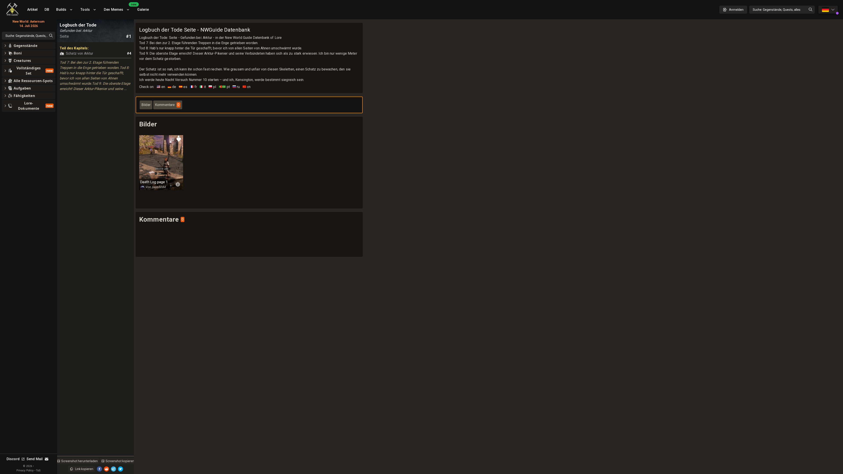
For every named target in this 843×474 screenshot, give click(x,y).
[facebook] (99, 469)
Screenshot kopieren (120, 461)
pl (212, 87)
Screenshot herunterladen (79, 461)
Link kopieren (84, 469)
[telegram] (113, 469)
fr (193, 87)
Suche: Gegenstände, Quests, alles (776, 9)
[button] (28, 45)
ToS (38, 470)
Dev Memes (119, 8)
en (161, 87)
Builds (61, 9)
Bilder (146, 105)
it (203, 87)
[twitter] (120, 469)
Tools (85, 9)
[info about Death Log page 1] (177, 184)
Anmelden (736, 9)
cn (247, 87)
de (172, 87)
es (183, 87)
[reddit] (106, 469)
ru (236, 87)
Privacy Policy (25, 470)
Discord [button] (13, 459)
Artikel (32, 9)
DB (47, 9)
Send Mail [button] (35, 459)
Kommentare (167, 105)
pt (224, 87)
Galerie (143, 9)
